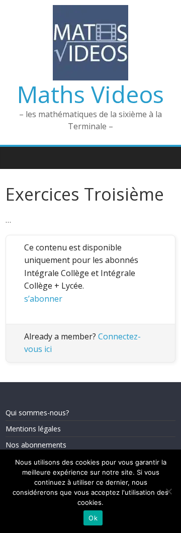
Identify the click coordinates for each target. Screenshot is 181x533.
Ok (93, 518)
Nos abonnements (36, 445)
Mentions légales (33, 428)
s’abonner (43, 298)
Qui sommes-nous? (37, 412)
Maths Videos (90, 94)
